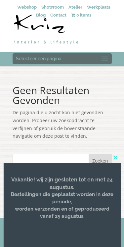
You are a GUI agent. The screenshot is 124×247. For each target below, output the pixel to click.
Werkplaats (98, 7)
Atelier (75, 7)
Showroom (52, 7)
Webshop (27, 7)
